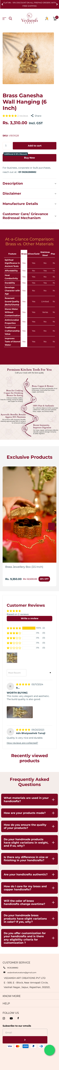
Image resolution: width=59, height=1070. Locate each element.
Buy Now (19, 156)
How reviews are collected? (22, 742)
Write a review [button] (29, 618)
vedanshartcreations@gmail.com (21, 972)
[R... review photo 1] (20, 712)
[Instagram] (4, 1018)
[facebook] (18, 1018)
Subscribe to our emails (17, 1025)
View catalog (4, 18)
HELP (6, 1003)
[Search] (10, 18)
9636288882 (12, 968)
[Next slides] (51, 526)
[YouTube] (11, 1018)
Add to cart (34, 145)
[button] (2, 4)
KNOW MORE (12, 996)
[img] (23, 684)
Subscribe (25, 1040)
